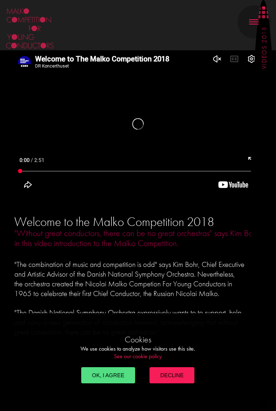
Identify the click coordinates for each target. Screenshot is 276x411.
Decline (172, 375)
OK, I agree (108, 375)
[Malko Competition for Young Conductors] (57, 28)
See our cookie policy (138, 356)
